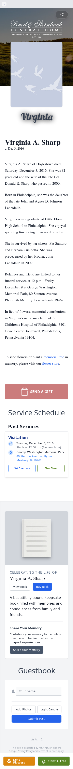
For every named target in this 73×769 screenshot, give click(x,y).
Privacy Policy (25, 751)
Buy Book (42, 587)
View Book (20, 587)
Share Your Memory (26, 650)
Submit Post (36, 719)
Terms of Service (47, 751)
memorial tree (54, 356)
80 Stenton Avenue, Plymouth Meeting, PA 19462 (36, 458)
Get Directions (22, 468)
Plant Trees (51, 468)
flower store (50, 363)
